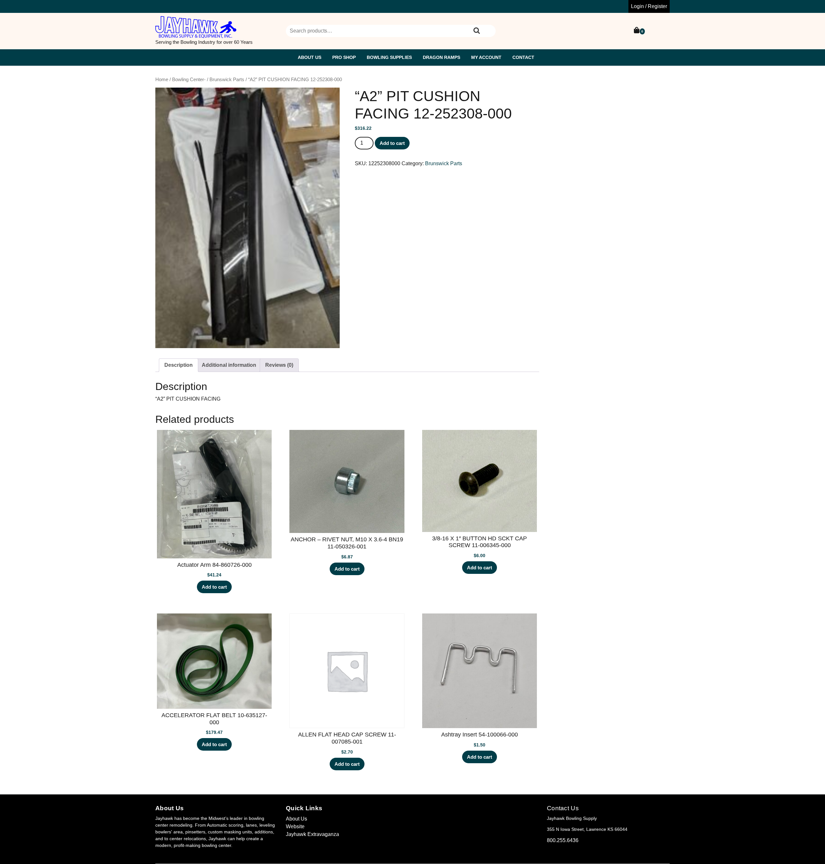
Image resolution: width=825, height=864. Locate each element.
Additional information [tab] (229, 365)
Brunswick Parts (226, 79)
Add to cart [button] (214, 587)
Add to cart (392, 143)
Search (476, 31)
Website (295, 826)
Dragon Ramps (441, 57)
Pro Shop (344, 57)
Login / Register (649, 6)
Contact (523, 57)
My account (486, 57)
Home (161, 79)
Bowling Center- (189, 79)
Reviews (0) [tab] (279, 365)
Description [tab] (178, 365)
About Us (309, 57)
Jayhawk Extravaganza (312, 834)
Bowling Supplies (389, 57)
